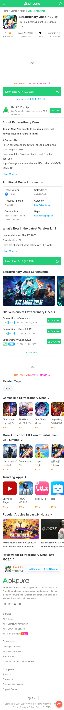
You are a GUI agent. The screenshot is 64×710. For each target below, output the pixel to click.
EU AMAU (47, 707)
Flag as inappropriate (43, 215)
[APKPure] (32, 4)
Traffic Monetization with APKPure (19, 661)
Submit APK (8, 656)
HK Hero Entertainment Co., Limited (37, 21)
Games (14, 10)
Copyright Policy (27, 707)
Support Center (10, 689)
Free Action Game (42, 204)
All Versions (32, 352)
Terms (38, 707)
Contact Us (8, 679)
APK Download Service (14, 628)
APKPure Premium (12, 633)
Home (5, 10)
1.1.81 (12, 194)
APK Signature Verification (15, 623)
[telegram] (5, 604)
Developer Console (12, 646)
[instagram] (10, 604)
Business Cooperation (13, 684)
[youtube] (20, 604)
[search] (60, 3)
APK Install (8, 618)
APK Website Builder (13, 651)
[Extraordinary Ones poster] (29, 291)
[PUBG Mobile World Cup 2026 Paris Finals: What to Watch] (21, 529)
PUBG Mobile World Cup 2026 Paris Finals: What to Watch (19, 544)
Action (22, 10)
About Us (7, 674)
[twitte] (15, 604)
